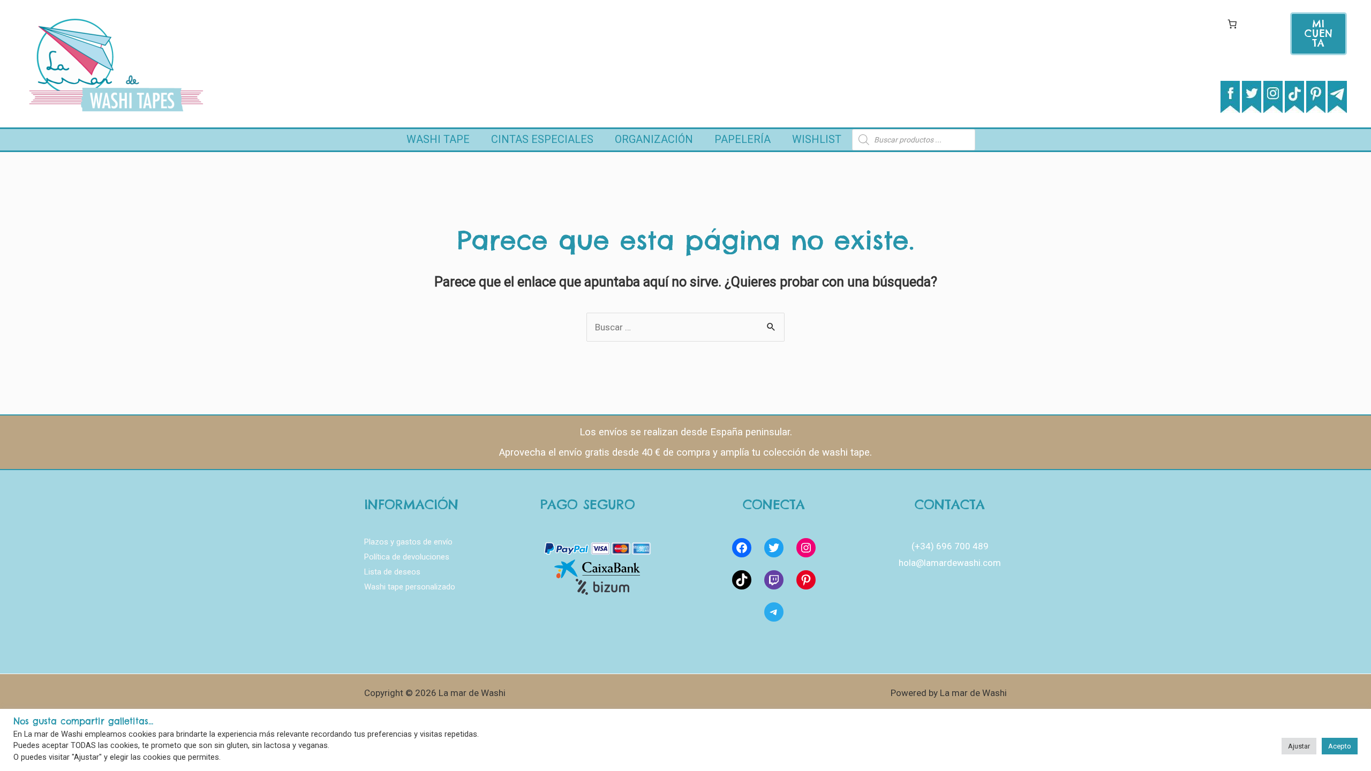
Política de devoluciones (406, 557)
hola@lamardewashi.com (950, 562)
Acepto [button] (1339, 746)
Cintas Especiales (542, 139)
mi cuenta (1319, 33)
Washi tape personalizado (409, 587)
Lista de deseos (392, 572)
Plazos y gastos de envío (408, 542)
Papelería (742, 139)
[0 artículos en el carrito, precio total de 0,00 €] (1232, 23)
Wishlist (816, 139)
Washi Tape (438, 139)
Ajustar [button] (1299, 746)
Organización (654, 139)
